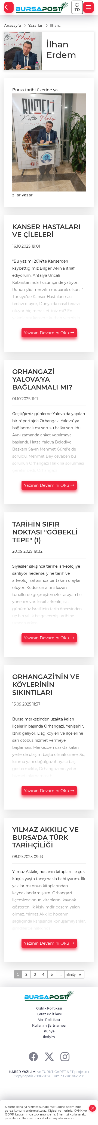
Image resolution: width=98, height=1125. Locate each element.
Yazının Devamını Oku (47, 332)
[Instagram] (65, 1056)
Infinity (70, 974)
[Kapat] (92, 1108)
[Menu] (88, 7)
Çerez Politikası (49, 1014)
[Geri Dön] (9, 7)
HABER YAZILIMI (22, 1072)
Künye (49, 1031)
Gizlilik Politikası (49, 1008)
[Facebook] (33, 1056)
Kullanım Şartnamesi (49, 1025)
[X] (49, 1056)
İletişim (49, 1037)
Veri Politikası (49, 1020)
